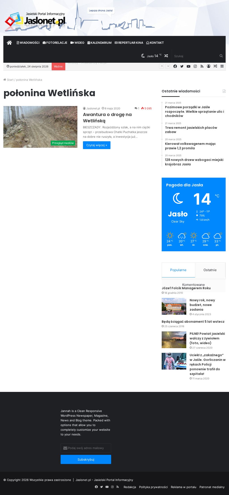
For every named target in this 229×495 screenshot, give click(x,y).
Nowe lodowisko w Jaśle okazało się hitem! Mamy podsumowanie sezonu (119, 66)
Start (10, 79)
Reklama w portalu (183, 487)
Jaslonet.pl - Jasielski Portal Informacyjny (104, 480)
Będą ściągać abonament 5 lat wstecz (193, 321)
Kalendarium (101, 42)
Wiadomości (29, 42)
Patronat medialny (212, 487)
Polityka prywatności (153, 487)
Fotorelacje (56, 42)
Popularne (178, 270)
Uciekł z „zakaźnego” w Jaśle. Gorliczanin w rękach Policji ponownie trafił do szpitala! (208, 364)
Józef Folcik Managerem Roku (186, 288)
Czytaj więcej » (96, 145)
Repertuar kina (130, 42)
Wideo (79, 42)
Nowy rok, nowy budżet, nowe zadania (202, 305)
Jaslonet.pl (93, 108)
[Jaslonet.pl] (35, 20)
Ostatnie (210, 270)
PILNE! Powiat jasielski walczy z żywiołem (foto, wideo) (207, 338)
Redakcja (130, 487)
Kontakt (156, 42)
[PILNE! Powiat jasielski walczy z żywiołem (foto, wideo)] (174, 339)
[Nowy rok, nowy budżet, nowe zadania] (174, 306)
